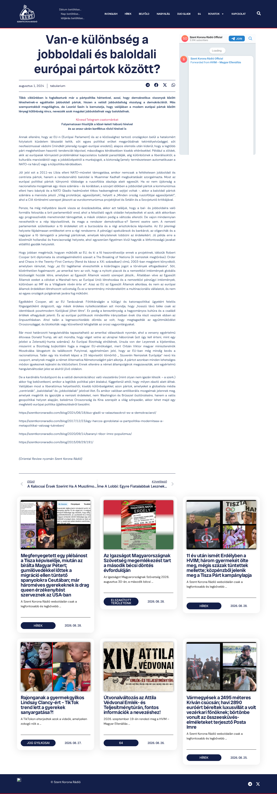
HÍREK (128, 13)
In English (111, 13)
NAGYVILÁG (163, 13)
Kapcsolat (239, 13)
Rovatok (214, 13)
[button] (147, 85)
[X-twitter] (258, 784)
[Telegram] (250, 784)
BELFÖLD (144, 13)
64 (199, 13)
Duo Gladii (183, 13)
